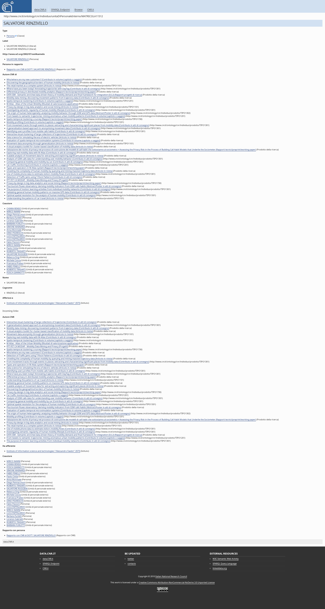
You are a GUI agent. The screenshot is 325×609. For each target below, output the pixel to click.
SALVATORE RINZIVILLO (18, 59)
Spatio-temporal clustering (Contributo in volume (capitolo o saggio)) (40, 100)
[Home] (16, 6)
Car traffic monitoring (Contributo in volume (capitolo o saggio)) (37, 164)
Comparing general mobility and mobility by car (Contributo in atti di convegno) (45, 161)
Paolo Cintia (12, 248)
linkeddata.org (220, 568)
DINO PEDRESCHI (15, 232)
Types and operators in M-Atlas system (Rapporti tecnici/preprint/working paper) (46, 167)
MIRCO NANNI (13, 211)
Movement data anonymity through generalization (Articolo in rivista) (40, 143)
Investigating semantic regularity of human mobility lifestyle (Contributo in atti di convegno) (51, 110)
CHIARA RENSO (14, 208)
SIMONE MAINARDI (16, 226)
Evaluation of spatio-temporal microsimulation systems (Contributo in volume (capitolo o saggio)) (53, 140)
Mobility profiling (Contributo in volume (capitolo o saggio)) (35, 122)
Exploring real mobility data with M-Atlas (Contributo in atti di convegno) (41, 152)
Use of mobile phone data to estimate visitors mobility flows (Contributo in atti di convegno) (51, 174)
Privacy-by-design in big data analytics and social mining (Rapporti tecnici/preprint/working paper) (54, 183)
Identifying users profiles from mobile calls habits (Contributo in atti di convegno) (46, 131)
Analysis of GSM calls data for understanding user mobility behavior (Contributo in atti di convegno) (54, 158)
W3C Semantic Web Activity (226, 558)
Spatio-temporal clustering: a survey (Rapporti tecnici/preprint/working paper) (44, 119)
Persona (11, 35)
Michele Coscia (14, 260)
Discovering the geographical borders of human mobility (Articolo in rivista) (43, 82)
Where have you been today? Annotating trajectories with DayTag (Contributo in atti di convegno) (53, 88)
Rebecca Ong (13, 257)
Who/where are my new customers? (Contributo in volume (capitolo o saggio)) (44, 79)
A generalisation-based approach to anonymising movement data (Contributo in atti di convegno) (53, 128)
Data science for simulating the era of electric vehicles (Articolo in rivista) (41, 137)
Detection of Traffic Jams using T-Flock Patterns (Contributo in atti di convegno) (44, 177)
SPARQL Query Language (225, 563)
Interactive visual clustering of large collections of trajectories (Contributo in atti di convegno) (51, 134)
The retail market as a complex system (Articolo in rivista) (34, 85)
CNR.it (90, 9)
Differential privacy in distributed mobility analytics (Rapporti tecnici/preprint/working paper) (51, 91)
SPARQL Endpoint (60, 9)
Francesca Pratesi (15, 263)
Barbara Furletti (14, 217)
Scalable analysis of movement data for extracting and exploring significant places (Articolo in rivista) (55, 155)
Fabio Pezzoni (13, 242)
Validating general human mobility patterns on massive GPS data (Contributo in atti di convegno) (53, 192)
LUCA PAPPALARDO (16, 236)
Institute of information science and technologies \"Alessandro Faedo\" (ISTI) (43, 303)
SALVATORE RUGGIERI (17, 254)
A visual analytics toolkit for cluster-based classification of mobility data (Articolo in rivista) (50, 146)
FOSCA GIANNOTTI (16, 272)
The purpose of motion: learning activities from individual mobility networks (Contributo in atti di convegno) (58, 189)
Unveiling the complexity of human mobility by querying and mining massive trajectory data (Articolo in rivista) (60, 171)
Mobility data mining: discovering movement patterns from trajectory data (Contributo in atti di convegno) (58, 97)
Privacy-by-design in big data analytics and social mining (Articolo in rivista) (42, 107)
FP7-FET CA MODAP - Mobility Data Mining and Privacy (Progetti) (37, 180)
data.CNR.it (40, 9)
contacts (132, 563)
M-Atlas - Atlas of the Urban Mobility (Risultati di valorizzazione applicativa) (42, 103)
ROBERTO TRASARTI (16, 251)
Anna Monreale (14, 229)
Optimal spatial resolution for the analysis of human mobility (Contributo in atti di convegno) (51, 195)
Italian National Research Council (171, 576)
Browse (79, 9)
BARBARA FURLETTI (16, 223)
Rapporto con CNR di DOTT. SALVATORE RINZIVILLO (31, 69)
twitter (131, 558)
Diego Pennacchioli (16, 214)
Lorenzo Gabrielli (15, 220)
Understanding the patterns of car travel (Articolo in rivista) (35, 198)
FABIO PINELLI (13, 266)
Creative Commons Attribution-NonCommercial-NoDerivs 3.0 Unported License (177, 582)
